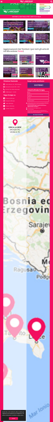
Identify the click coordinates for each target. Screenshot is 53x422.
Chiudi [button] (13, 418)
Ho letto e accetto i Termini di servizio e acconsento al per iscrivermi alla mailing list (37, 103)
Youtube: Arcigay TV (10, 108)
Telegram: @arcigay (10, 106)
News (20, 51)
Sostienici (38, 85)
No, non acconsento (30, 109)
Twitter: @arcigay (9, 103)
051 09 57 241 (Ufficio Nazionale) (12, 89)
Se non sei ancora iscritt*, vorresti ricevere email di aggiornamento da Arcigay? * (36, 106)
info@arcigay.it (8, 92)
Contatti (14, 92)
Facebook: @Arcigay (10, 98)
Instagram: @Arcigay (10, 100)
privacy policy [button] (20, 415)
